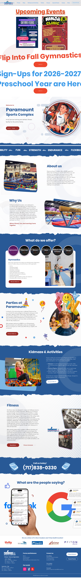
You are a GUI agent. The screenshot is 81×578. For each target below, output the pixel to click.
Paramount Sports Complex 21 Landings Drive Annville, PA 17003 (52, 558)
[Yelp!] (32, 569)
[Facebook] (28, 569)
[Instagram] (24, 569)
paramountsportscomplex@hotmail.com (55, 569)
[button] (68, 2)
